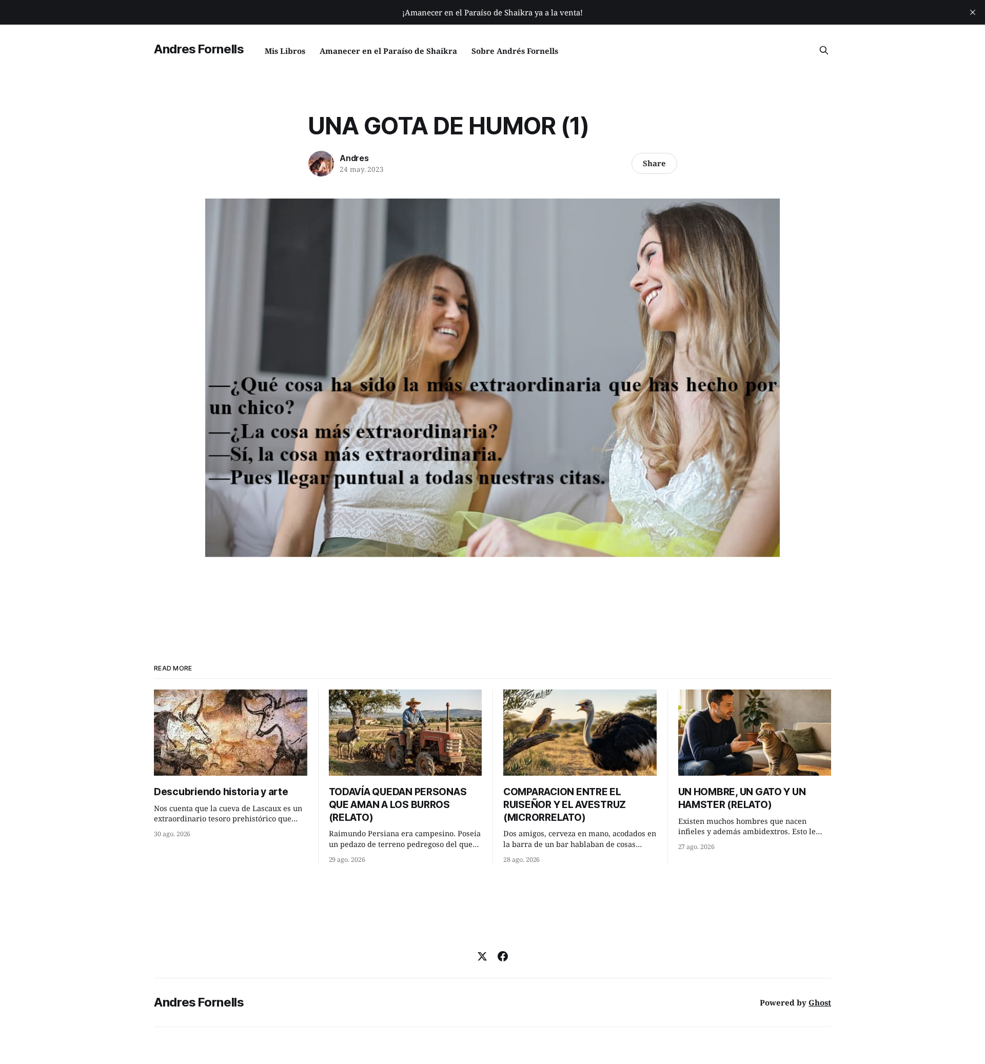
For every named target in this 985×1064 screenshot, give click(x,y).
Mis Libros (285, 51)
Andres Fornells (199, 49)
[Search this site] (824, 50)
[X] (482, 956)
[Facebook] (503, 956)
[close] (972, 12)
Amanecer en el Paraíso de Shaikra (388, 51)
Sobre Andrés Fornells (514, 51)
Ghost (820, 1002)
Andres (354, 158)
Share (654, 163)
